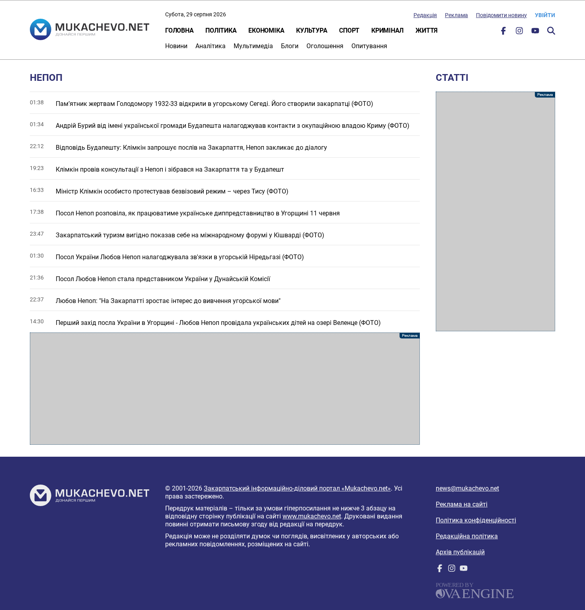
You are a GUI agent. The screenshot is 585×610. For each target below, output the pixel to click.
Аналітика (210, 46)
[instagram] (519, 32)
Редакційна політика (467, 536)
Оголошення (324, 46)
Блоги (289, 46)
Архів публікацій (460, 552)
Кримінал (387, 30)
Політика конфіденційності (476, 520)
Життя (426, 30)
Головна (179, 30)
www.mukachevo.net (312, 516)
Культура (311, 30)
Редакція (425, 15)
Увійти (545, 15)
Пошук (551, 31)
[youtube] (535, 32)
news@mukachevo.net (467, 488)
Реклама (456, 15)
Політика (220, 30)
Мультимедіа (253, 46)
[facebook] (503, 32)
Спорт (349, 30)
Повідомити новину (501, 15)
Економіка (266, 30)
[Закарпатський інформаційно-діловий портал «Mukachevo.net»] (89, 30)
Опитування (369, 46)
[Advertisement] (224, 388)
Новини (176, 46)
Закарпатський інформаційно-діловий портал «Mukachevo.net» (297, 488)
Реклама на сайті (462, 504)
